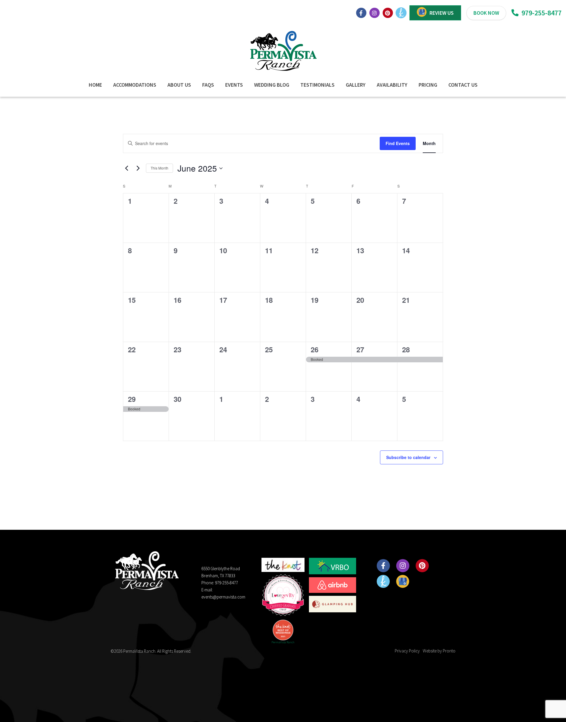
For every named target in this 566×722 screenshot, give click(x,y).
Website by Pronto (439, 651)
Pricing (428, 84)
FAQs (208, 84)
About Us (179, 84)
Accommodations (134, 84)
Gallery (356, 84)
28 (406, 349)
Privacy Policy (407, 651)
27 (360, 349)
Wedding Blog (271, 84)
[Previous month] (126, 168)
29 (132, 399)
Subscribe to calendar (408, 457)
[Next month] (138, 168)
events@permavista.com (223, 597)
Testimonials (317, 84)
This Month (159, 167)
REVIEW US (442, 12)
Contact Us (463, 84)
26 (314, 349)
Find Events (398, 143)
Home (95, 84)
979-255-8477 (541, 12)
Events (234, 84)
